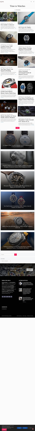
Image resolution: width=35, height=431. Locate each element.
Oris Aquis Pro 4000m (25, 27)
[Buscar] (15, 254)
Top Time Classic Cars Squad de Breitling (7, 70)
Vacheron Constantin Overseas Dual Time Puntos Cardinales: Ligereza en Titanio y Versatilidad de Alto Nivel (17, 247)
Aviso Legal (24, 315)
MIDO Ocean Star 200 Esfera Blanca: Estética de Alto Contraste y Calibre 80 (17, 227)
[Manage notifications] (33, 429)
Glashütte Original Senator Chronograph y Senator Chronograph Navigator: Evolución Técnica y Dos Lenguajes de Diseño (17, 166)
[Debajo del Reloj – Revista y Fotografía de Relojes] (2, 2)
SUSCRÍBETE (29, 269)
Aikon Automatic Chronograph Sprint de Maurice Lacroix (25, 72)
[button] (31, 2)
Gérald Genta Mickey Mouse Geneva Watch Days (8, 92)
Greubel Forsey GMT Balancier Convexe (7, 46)
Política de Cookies (30, 315)
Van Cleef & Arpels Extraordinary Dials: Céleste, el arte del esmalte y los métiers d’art (17, 206)
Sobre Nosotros (19, 315)
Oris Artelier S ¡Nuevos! (7, 25)
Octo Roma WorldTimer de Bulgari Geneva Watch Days (26, 98)
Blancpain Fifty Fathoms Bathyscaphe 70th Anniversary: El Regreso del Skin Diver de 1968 (17, 186)
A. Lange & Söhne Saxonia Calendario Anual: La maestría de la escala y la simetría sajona (17, 146)
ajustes (4, 429)
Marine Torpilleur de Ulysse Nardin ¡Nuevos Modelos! (8, 116)
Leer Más (32, 31)
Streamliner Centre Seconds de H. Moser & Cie (26, 120)
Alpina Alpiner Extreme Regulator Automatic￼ (25, 48)
